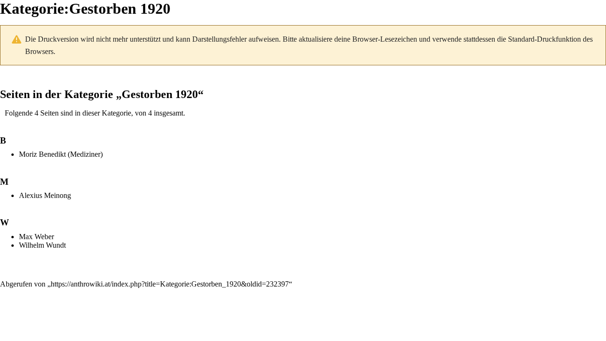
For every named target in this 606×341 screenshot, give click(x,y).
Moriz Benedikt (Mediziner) (61, 154)
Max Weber (36, 237)
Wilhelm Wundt (42, 245)
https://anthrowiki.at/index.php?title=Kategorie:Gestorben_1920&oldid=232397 (170, 284)
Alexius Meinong (45, 195)
